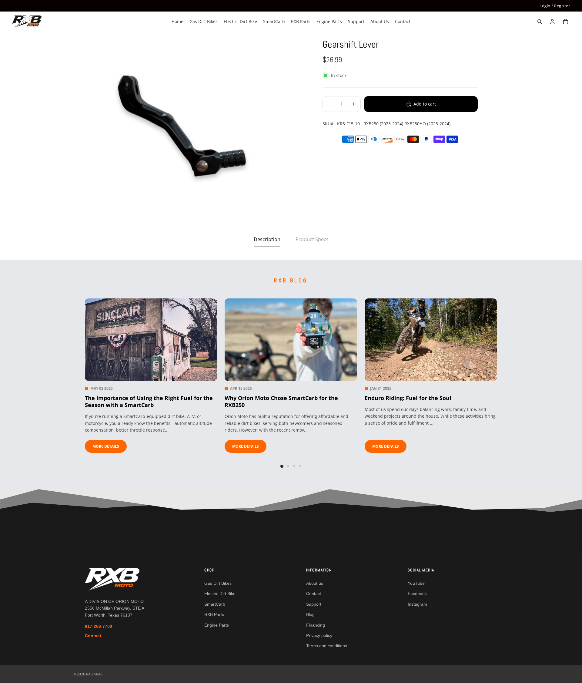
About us (314, 583)
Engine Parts (216, 625)
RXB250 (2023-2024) (383, 123)
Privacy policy (319, 635)
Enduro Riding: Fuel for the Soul (408, 398)
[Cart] (565, 22)
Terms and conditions (326, 645)
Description (267, 239)
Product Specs (312, 239)
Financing (315, 625)
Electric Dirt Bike (220, 593)
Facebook (417, 593)
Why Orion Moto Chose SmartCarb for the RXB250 (281, 402)
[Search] (539, 22)
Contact (93, 635)
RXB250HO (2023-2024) (427, 123)
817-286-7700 (98, 626)
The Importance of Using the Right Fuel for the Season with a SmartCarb (149, 402)
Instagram (417, 604)
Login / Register (555, 5)
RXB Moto (94, 674)
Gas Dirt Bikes (218, 583)
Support (313, 604)
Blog (310, 614)
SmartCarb (214, 604)
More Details (105, 446)
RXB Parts (214, 614)
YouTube (416, 583)
